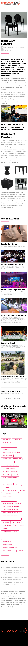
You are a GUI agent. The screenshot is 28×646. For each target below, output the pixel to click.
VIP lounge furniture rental (10, 547)
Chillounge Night (17, 317)
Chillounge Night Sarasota (20, 292)
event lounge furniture (9, 468)
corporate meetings (8, 462)
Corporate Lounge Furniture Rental (12, 458)
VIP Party (21, 550)
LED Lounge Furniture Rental (10, 493)
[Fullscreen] (25, 426)
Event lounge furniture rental (10, 471)
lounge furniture (7, 496)
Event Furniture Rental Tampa (14, 319)
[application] (14, 420)
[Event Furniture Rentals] (14, 233)
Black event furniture (9, 47)
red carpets (6, 522)
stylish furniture (19, 525)
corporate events (7, 455)
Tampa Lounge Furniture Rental (10, 535)
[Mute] (22, 426)
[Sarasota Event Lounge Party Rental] (14, 280)
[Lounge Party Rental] (14, 333)
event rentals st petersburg (10, 477)
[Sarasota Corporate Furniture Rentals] (14, 305)
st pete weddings (7, 525)
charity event (6, 439)
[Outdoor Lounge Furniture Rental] (13, 256)
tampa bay (5, 528)
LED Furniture (6, 487)
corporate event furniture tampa (11, 452)
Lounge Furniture (20, 47)
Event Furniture (21, 462)
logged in (10, 393)
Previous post (7, 398)
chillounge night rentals (9, 446)
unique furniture (7, 541)
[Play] (3, 426)
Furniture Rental (19, 321)
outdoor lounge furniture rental (11, 519)
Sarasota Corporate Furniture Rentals (11, 322)
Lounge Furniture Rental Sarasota (11, 506)
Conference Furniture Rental (8, 293)
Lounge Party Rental (14, 347)
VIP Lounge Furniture (8, 544)
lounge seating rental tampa (10, 515)
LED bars (18, 484)
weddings (5, 554)
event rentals (16, 474)
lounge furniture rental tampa (10, 509)
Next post (17, 398)
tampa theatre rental (8, 538)
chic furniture (17, 439)
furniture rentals (7, 484)
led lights (22, 490)
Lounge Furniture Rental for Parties (13, 381)
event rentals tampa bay (9, 481)
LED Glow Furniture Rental (9, 490)
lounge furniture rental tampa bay (11, 512)
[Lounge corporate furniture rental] (12, 363)
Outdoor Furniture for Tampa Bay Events (13, 567)
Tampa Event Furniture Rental (10, 531)
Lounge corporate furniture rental (10, 378)
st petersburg (16, 522)
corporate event (7, 449)
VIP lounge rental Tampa (9, 550)
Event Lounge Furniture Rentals (9, 266)
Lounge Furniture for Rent (18, 246)
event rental (6, 474)
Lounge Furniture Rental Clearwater (12, 503)
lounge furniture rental (9, 500)
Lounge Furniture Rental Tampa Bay (10, 382)
